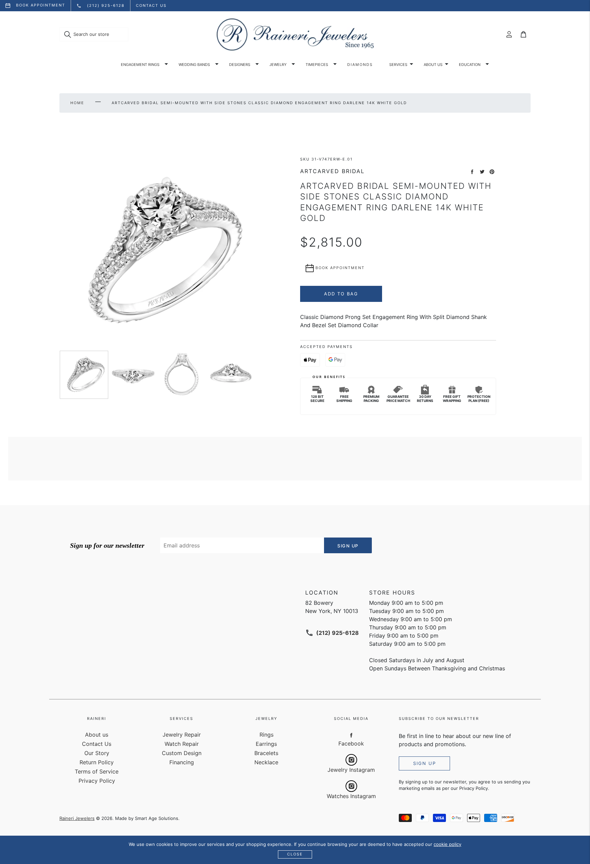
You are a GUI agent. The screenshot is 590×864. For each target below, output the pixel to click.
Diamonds (360, 64)
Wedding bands (194, 64)
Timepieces (317, 64)
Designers (239, 64)
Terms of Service (96, 771)
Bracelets (266, 753)
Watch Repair (182, 743)
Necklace (266, 762)
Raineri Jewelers (77, 818)
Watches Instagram (351, 796)
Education (469, 64)
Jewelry (277, 64)
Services (398, 64)
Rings (266, 734)
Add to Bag (341, 293)
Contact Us (96, 743)
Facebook (351, 743)
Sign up (424, 763)
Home (77, 102)
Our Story (96, 753)
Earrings (266, 743)
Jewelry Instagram (351, 769)
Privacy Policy (97, 780)
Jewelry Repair (182, 734)
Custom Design (181, 753)
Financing (181, 762)
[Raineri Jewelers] (295, 34)
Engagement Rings (140, 64)
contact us (151, 5)
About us (433, 64)
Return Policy (97, 762)
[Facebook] (351, 734)
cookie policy (447, 844)
